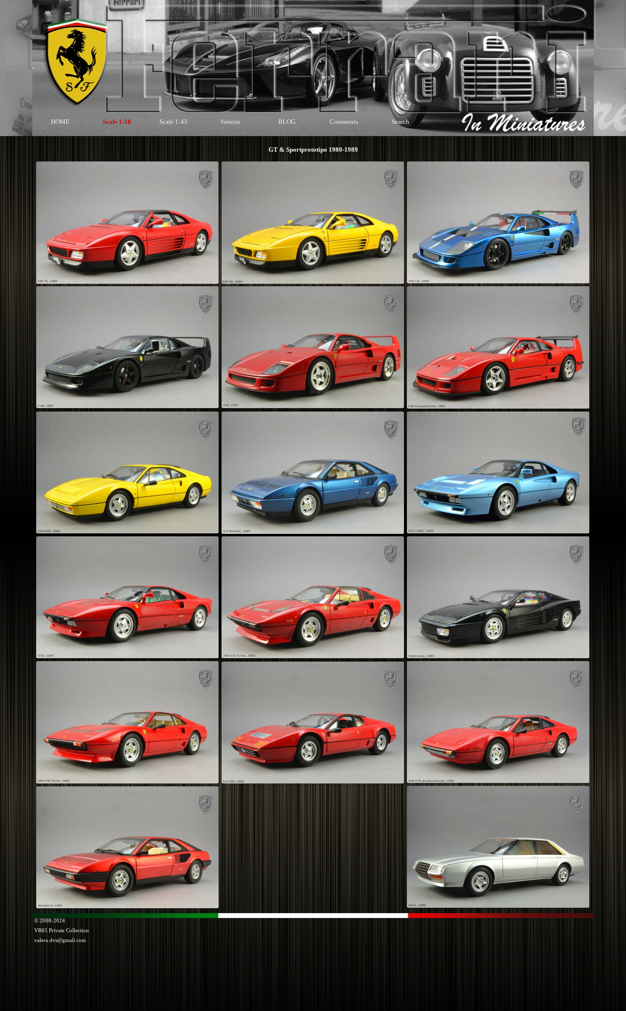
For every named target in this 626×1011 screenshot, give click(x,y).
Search (400, 121)
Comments (344, 121)
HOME (60, 121)
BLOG (286, 121)
